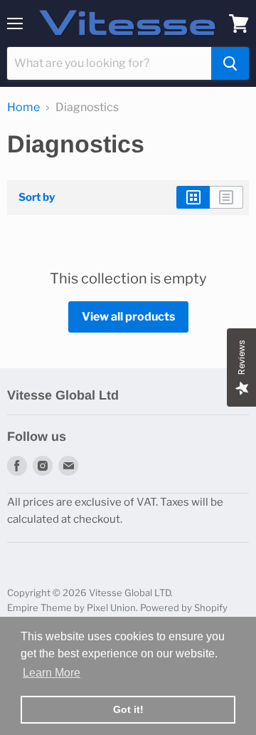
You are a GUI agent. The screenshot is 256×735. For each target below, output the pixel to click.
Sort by (36, 198)
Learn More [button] (51, 673)
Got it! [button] (128, 709)
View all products (128, 316)
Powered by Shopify (184, 607)
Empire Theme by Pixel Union (71, 607)
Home (23, 107)
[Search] (230, 63)
